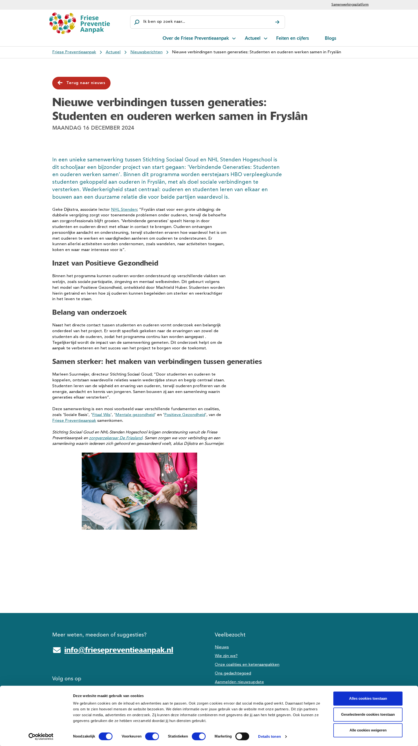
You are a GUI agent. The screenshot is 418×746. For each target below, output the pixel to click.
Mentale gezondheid (135, 415)
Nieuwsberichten (146, 52)
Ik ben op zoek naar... (164, 22)
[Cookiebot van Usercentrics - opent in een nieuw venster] (41, 736)
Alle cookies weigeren (368, 730)
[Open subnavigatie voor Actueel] (266, 37)
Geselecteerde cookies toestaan (368, 714)
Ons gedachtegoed (233, 673)
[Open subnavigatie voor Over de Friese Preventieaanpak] (234, 37)
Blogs (330, 38)
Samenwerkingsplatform (350, 4)
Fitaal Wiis (101, 415)
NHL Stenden (124, 210)
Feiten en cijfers (292, 38)
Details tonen (269, 736)
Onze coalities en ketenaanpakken (247, 665)
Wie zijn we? (226, 656)
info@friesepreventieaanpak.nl (118, 650)
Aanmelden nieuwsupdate (239, 682)
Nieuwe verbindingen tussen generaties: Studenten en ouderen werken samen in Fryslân (256, 52)
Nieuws (222, 647)
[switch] (147, 736)
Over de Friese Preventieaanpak (196, 38)
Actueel (253, 38)
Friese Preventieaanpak (74, 52)
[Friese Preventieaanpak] (79, 23)
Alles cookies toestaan (368, 698)
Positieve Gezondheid (184, 415)
